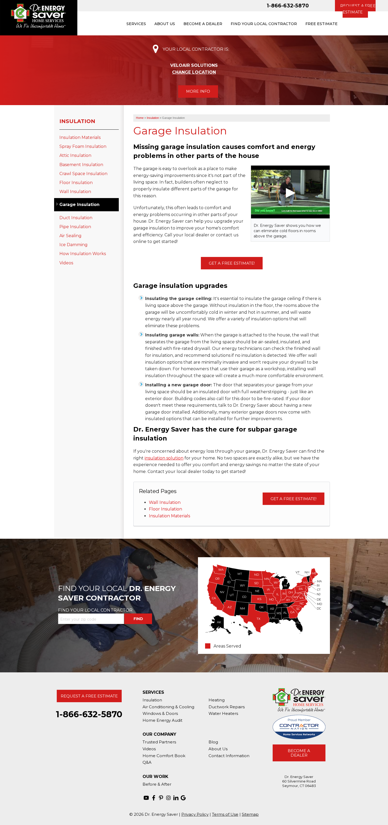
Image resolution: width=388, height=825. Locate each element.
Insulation (77, 121)
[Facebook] (153, 798)
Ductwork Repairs (227, 706)
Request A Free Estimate (89, 696)
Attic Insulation (75, 155)
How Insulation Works (82, 253)
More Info (198, 91)
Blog (213, 741)
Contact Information (229, 755)
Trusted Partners (159, 741)
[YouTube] (146, 798)
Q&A (147, 762)
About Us (218, 748)
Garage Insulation (79, 204)
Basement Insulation (81, 164)
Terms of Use (225, 814)
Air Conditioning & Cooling (168, 706)
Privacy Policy (195, 814)
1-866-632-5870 (288, 5)
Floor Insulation (165, 509)
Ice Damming (73, 244)
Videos (66, 262)
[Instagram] (168, 798)
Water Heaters (223, 713)
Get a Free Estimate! (232, 263)
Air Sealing (70, 235)
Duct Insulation (75, 217)
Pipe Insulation (75, 226)
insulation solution (164, 458)
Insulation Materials (169, 515)
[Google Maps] (183, 798)
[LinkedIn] (176, 798)
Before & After (157, 784)
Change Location (194, 72)
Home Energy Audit (162, 720)
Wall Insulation (165, 502)
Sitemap (250, 814)
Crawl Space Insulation (83, 173)
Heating (217, 699)
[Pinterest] (161, 798)
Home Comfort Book (164, 755)
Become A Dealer (299, 753)
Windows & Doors (160, 713)
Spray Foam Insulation (82, 146)
